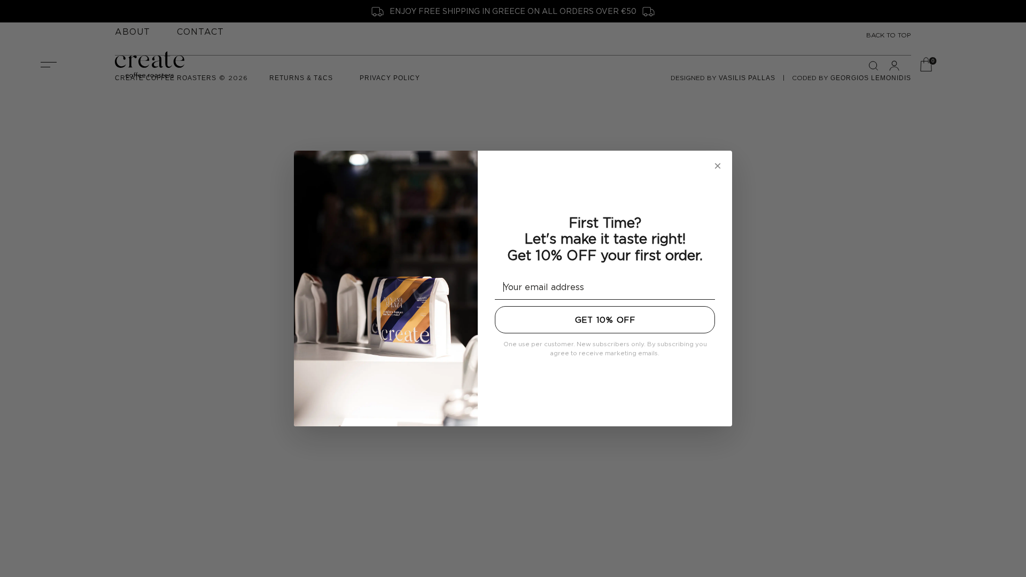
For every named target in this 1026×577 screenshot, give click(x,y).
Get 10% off (605, 319)
